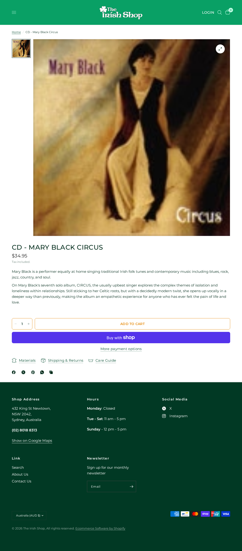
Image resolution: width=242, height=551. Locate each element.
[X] (24, 372)
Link (16, 458)
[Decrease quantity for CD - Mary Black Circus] (15, 323)
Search (18, 467)
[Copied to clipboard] (52, 372)
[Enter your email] (131, 486)
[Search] (220, 12)
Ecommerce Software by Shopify (100, 528)
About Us (20, 474)
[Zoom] (220, 48)
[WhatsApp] (43, 372)
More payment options (121, 349)
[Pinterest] (34, 372)
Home (16, 32)
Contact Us (21, 481)
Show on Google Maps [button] (32, 440)
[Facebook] (14, 372)
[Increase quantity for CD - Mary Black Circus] (28, 323)
